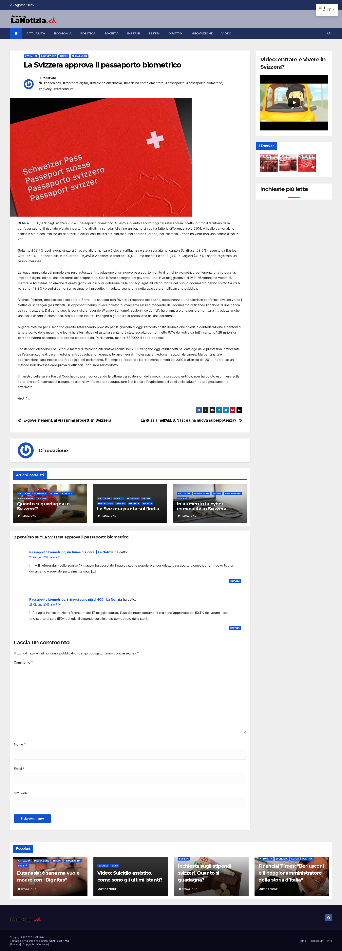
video (226, 33)
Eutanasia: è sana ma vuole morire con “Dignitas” (48, 876)
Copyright (29, 944)
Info (329, 940)
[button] (329, 33)
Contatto (42, 944)
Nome (20, 744)
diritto (175, 33)
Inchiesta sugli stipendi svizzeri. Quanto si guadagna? (204, 873)
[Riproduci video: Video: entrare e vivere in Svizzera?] (294, 102)
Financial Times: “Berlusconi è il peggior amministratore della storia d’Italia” (291, 873)
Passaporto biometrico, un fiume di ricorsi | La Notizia (71, 552)
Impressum (316, 940)
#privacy (45, 89)
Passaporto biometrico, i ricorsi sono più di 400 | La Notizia (75, 599)
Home (302, 940)
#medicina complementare (143, 83)
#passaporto (174, 83)
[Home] (16, 33)
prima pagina (79, 56)
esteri (154, 33)
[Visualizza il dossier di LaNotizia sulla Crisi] (288, 163)
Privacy (15, 944)
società (111, 33)
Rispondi (235, 581)
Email (19, 769)
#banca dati (52, 83)
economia (63, 33)
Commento (23, 662)
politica (88, 33)
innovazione (202, 33)
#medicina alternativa (106, 83)
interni (133, 33)
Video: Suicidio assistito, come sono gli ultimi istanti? (129, 876)
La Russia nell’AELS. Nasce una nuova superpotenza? (189, 420)
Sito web (20, 793)
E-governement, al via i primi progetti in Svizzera (67, 420)
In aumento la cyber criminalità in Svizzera (201, 506)
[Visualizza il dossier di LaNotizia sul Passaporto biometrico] (307, 163)
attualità (36, 33)
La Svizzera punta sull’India (128, 509)
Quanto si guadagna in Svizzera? (43, 506)
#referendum (63, 89)
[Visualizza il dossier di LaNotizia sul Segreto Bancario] (269, 163)
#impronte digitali (75, 83)
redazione (50, 78)
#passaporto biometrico (204, 83)
